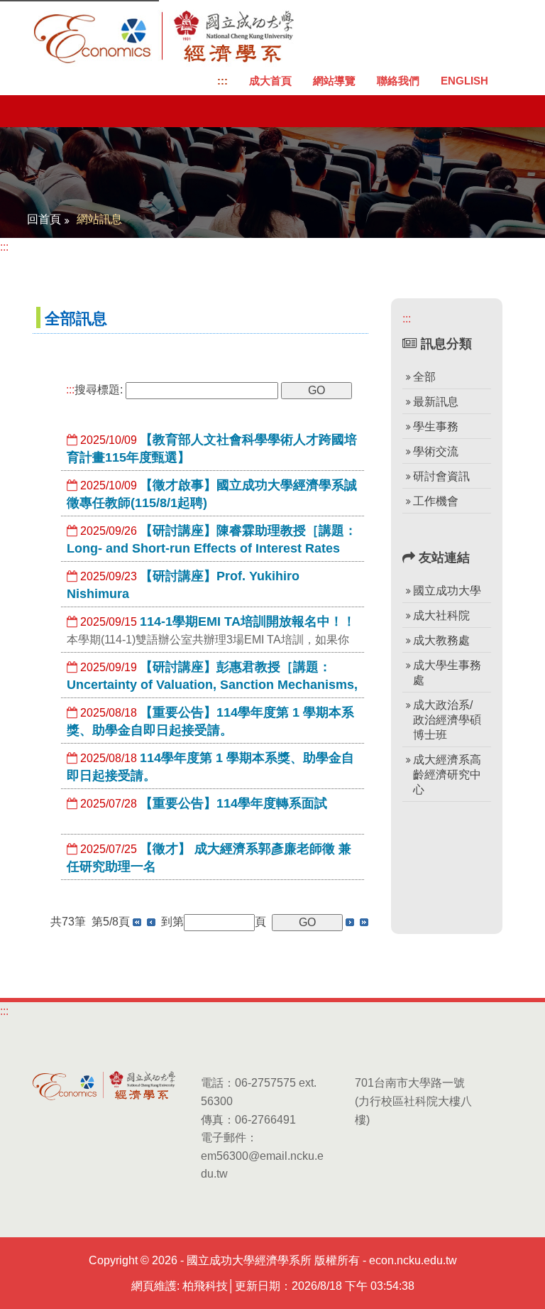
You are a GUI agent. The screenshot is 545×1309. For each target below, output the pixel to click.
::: (222, 81)
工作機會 (435, 501)
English (464, 81)
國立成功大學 (447, 591)
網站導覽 (334, 81)
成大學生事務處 (447, 672)
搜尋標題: (94, 390)
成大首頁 (270, 81)
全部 (424, 377)
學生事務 (435, 426)
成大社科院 (441, 615)
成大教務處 (441, 640)
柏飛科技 (205, 1286)
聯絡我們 (398, 81)
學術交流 (435, 451)
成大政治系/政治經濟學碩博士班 (447, 720)
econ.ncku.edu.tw (413, 1260)
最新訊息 (435, 402)
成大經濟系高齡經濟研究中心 (447, 774)
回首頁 (44, 219)
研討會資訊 (441, 476)
